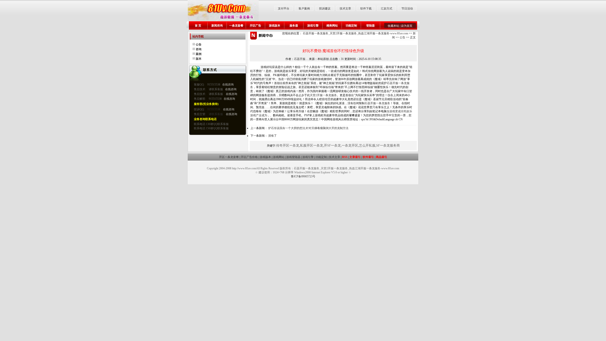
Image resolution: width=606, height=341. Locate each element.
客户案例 (304, 8)
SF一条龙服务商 (388, 145)
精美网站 (332, 25)
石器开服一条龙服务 (377, 103)
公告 (402, 37)
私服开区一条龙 (311, 145)
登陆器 (370, 25)
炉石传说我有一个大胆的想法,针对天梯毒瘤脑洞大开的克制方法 (308, 128)
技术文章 (345, 8)
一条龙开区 (350, 145)
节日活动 (407, 8)
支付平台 (283, 8)
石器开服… (301, 59)
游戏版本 (274, 25)
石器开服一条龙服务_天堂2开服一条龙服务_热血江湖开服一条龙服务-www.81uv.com (355, 33)
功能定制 (351, 25)
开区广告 (255, 25)
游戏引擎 (313, 25)
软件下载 (366, 8)
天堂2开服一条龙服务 (323, 95)
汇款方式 (386, 8)
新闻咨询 (217, 25)
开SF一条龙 (332, 145)
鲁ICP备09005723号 (303, 176)
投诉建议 (324, 8)
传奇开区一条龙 (287, 145)
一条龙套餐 (236, 25)
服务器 (294, 25)
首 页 (198, 25)
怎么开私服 (367, 145)
